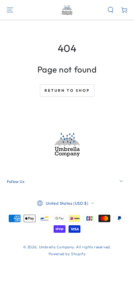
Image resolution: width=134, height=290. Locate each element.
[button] (110, 10)
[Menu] (10, 10)
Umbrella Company (56, 247)
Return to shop (67, 90)
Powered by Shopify (67, 253)
